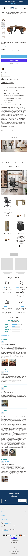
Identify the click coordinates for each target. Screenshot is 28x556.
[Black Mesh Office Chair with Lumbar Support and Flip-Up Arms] (7, 202)
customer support (22, 292)
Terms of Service (14, 553)
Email (4, 500)
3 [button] (13, 487)
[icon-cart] (25, 8)
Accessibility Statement (14, 551)
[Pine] (18, 215)
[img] (4, 339)
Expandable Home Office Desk (20, 210)
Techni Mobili (15, 540)
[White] (23, 215)
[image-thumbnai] (3, 20)
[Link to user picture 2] (12, 362)
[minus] (3, 75)
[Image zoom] (16, 28)
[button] (4, 46)
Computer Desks (9, 12)
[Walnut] (2, 69)
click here (8, 313)
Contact (6, 527)
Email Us (6, 530)
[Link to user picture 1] (4, 362)
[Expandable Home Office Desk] (21, 202)
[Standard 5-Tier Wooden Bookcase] (7, 226)
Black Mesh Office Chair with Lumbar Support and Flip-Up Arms (7, 211)
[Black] (19, 246)
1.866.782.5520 (7, 523)
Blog (14, 547)
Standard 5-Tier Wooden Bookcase (7, 234)
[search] (4, 8)
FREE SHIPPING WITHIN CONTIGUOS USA (14, 1)
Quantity (3, 72)
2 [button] (11, 487)
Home (3, 12)
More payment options (14, 63)
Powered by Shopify (14, 542)
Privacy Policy (14, 549)
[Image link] (14, 182)
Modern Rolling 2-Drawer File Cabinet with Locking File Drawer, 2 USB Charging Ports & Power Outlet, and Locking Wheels (20, 237)
